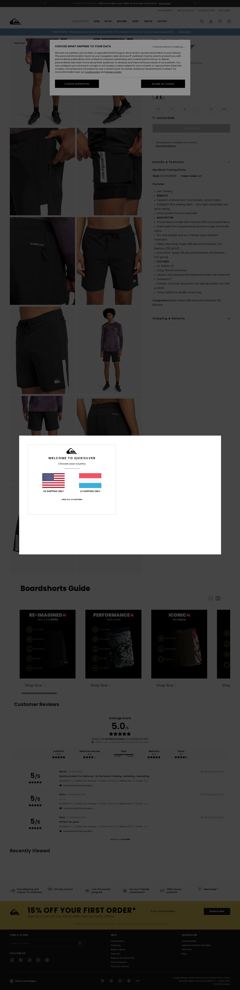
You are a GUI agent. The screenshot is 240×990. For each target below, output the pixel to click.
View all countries (71, 499)
